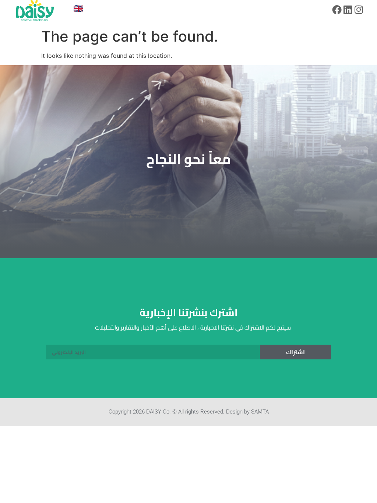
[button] (108, 10)
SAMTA (260, 411)
